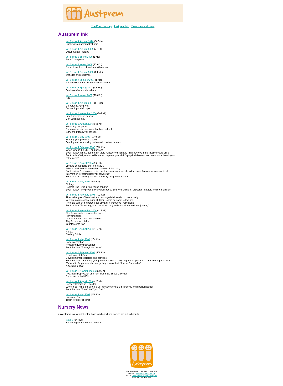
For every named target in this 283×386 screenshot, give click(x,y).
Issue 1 (69, 320)
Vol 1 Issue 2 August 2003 (79, 281)
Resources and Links (142, 26)
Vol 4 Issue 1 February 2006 (80, 147)
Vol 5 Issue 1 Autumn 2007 (80, 103)
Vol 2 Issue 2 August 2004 (79, 229)
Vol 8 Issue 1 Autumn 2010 (80, 41)
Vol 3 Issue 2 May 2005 (78, 181)
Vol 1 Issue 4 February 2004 (80, 252)
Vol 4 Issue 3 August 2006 (79, 124)
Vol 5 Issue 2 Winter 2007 (79, 95)
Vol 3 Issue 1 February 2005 (80, 194)
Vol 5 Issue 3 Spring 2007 (79, 87)
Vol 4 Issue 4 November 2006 (81, 113)
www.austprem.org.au (145, 373)
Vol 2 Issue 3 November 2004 (81, 210)
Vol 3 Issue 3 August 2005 (79, 163)
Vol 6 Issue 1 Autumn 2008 (80, 72)
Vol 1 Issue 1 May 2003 (78, 294)
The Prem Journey (101, 26)
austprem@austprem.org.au (144, 375)
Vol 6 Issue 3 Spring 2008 (79, 56)
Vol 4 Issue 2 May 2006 (78, 137)
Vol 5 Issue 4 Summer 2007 (80, 80)
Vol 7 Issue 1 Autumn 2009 (80, 49)
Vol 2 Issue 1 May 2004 (78, 239)
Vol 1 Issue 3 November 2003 (81, 271)
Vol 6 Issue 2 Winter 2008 (79, 64)
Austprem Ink (121, 26)
